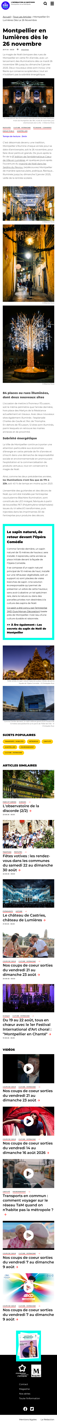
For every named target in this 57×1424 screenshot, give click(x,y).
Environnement (27, 747)
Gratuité (47, 741)
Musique (6, 1016)
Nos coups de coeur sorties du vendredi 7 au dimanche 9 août (28, 1262)
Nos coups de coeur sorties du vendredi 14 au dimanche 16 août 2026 (28, 1148)
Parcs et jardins (9, 802)
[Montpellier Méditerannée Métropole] (22, 1371)
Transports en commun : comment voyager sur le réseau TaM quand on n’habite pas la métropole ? (28, 1203)
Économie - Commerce (42, 127)
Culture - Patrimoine (22, 127)
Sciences (22, 802)
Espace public (8, 131)
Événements (8, 911)
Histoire (19, 911)
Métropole (33, 741)
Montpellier (22, 131)
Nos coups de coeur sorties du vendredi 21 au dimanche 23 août (28, 970)
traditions (7, 852)
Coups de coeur (9, 961)
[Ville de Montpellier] (36, 1371)
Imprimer (25, 50)
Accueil (7, 17)
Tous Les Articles (22, 17)
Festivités (7, 127)
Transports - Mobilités (14, 741)
